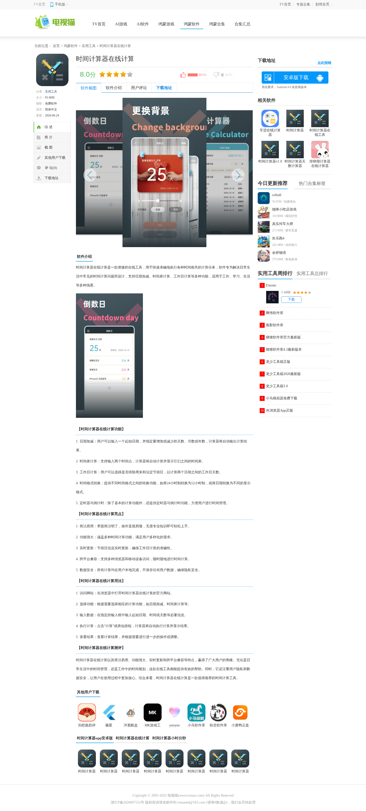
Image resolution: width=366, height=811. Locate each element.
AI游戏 (121, 24)
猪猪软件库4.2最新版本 (284, 349)
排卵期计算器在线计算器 (319, 164)
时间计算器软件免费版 (174, 772)
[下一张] (208, 172)
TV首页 (39, 4)
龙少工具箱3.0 (277, 386)
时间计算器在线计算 (132, 738)
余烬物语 (279, 253)
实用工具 (89, 46)
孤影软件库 (274, 325)
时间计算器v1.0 (152, 772)
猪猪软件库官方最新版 (283, 337)
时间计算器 (240, 771)
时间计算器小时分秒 (169, 738)
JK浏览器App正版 (279, 410)
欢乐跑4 (278, 238)
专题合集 (303, 4)
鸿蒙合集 (217, 24)
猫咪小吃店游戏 (284, 209)
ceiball (276, 195)
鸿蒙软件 (192, 24)
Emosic (271, 285)
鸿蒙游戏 (166, 24)
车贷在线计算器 (270, 132)
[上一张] (120, 172)
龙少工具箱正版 (278, 362)
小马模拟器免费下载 (281, 398)
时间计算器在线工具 (109, 772)
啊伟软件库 (274, 313)
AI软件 (143, 24)
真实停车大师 (282, 224)
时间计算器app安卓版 (95, 738)
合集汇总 (242, 24)
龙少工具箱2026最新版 (283, 374)
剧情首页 (322, 4)
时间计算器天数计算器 (130, 772)
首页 (56, 46)
